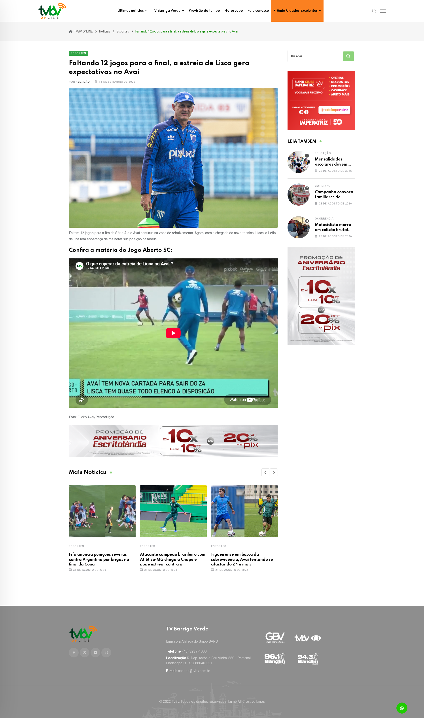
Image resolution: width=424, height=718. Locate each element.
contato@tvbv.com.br (194, 671)
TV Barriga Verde (166, 11)
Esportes (76, 546)
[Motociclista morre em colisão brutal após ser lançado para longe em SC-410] (299, 227)
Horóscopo (233, 11)
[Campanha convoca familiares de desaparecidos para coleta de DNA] (299, 194)
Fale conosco (258, 11)
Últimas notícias (131, 11)
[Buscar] (374, 10)
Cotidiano (323, 185)
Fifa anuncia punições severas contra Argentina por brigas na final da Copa (99, 560)
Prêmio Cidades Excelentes (295, 11)
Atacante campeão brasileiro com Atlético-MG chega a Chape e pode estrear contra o (172, 560)
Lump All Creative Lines (246, 701)
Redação (83, 81)
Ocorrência (324, 218)
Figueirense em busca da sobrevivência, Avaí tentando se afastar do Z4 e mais (242, 560)
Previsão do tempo (204, 11)
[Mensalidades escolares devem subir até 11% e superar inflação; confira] (299, 162)
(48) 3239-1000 (194, 651)
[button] (265, 472)
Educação (323, 153)
